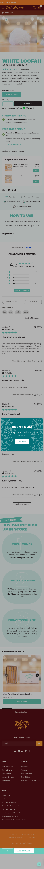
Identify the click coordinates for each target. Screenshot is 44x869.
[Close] (39, 421)
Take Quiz (22, 441)
